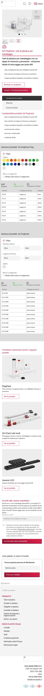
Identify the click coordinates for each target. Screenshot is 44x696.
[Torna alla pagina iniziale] (8, 4)
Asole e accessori (10, 619)
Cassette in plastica (11, 610)
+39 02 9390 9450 (30, 3)
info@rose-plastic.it (34, 680)
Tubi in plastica (9, 600)
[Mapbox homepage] (5, 583)
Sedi (5, 634)
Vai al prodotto (9, 396)
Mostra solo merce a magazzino (17, 177)
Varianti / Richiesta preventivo (16, 90)
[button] (19, 34)
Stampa (7, 631)
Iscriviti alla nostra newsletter (15, 541)
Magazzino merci (19, 186)
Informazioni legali (11, 645)
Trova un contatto (13, 575)
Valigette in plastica (11, 607)
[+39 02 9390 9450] (30, 4)
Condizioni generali (11, 638)
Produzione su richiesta (34, 186)
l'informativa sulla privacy (26, 529)
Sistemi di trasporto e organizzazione (12, 614)
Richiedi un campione (12, 85)
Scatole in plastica (11, 603)
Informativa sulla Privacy (13, 641)
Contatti (7, 627)
